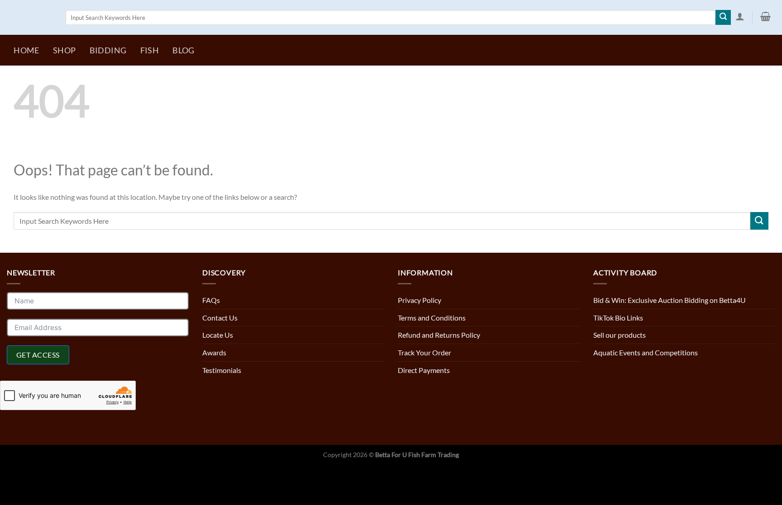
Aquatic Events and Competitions (645, 352)
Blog (183, 50)
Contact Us (220, 317)
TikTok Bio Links (618, 317)
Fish (149, 50)
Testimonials (221, 370)
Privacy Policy (419, 300)
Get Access (38, 354)
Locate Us (217, 334)
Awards (214, 352)
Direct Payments (424, 370)
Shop (64, 50)
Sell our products (619, 334)
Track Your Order (424, 352)
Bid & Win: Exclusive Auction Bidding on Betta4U (669, 300)
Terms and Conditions (432, 317)
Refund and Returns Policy (439, 334)
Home (26, 50)
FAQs (211, 300)
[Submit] (723, 17)
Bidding (108, 50)
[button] (740, 16)
